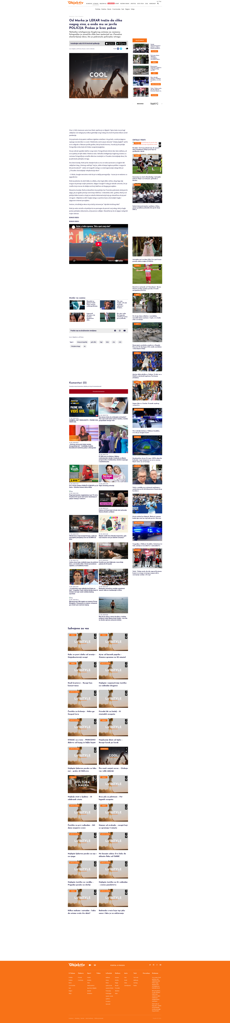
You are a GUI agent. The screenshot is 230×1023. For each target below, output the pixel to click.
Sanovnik (108, 1004)
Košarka (89, 980)
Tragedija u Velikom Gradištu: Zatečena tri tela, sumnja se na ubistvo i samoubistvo (147, 544)
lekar (107, 342)
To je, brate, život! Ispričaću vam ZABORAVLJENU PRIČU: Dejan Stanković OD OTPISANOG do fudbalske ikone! (156, 983)
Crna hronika (116, 9)
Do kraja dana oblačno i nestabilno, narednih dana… (155, 57)
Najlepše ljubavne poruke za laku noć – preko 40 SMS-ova (82, 769)
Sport (117, 3)
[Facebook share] (118, 49)
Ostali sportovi (90, 985)
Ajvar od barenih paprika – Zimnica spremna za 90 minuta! (112, 656)
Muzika (116, 985)
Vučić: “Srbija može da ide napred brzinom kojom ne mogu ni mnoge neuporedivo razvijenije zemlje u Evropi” (147, 573)
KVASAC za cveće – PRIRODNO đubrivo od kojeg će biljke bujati (82, 741)
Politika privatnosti (98, 1018)
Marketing (77, 1018)
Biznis (109, 9)
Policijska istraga (75, 346)
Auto (126, 973)
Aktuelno (117, 991)
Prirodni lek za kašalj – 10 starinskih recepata (110, 713)
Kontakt (82, 1018)
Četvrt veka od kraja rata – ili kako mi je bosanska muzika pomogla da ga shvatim (156, 1007)
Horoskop (152, 3)
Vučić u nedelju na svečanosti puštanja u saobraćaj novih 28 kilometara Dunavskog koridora (147, 489)
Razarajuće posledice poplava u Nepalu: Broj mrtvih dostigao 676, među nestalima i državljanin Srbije (147, 347)
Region (127, 9)
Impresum (71, 1018)
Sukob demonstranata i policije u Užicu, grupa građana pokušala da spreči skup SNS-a (146, 207)
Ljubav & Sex (109, 985)
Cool (146, 3)
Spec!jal (89, 991)
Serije (116, 993)
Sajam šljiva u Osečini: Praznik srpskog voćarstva (146, 404)
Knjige (116, 983)
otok (120, 342)
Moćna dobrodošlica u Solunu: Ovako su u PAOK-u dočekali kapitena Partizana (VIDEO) (147, 376)
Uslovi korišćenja (89, 1018)
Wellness (108, 977)
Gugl (101, 342)
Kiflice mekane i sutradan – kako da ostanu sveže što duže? (82, 912)
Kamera (117, 977)
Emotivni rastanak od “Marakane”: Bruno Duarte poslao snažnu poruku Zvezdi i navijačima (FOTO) (147, 288)
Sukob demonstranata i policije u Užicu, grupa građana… (156, 46)
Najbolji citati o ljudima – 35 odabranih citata (80, 798)
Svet (122, 9)
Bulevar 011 (103, 3)
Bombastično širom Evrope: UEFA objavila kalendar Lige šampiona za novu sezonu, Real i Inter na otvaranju (147, 460)
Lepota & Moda (109, 988)
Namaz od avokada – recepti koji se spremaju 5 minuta (113, 826)
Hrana (73, 635)
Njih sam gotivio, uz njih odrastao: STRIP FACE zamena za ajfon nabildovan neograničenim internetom (156, 996)
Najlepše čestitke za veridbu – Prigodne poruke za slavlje (81, 883)
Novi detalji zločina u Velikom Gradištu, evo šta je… (156, 79)
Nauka (135, 985)
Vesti (125, 977)
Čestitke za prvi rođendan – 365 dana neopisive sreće (81, 826)
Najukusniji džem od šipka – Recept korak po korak (111, 741)
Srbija (132, 9)
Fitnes (107, 983)
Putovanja (108, 991)
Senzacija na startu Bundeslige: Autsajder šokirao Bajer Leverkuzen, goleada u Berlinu (147, 178)
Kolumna (155, 973)
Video (98, 973)
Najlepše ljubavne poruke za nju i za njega (82, 855)
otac (114, 342)
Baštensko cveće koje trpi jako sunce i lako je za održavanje (112, 912)
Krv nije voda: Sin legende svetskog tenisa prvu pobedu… (122, 316)
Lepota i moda (105, 663)
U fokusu (95, 3)
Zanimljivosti (127, 985)
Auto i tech (140, 3)
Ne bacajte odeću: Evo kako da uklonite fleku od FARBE (112, 855)
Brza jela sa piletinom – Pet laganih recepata (110, 798)
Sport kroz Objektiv (91, 988)
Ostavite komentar (98, 391)
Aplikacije (136, 980)
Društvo (103, 9)
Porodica (108, 1001)
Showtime (89, 993)
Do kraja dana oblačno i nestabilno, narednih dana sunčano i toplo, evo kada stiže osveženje (147, 317)
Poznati (81, 16)
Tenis (88, 983)
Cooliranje (80, 980)
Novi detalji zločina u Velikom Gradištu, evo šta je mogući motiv (146, 431)
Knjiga (73, 777)
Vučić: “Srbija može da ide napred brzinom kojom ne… (156, 90)
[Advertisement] (98, 114)
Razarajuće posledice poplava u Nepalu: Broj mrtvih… (156, 68)
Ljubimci (108, 999)
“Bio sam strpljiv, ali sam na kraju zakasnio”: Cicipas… (122, 304)
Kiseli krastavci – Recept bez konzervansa (80, 684)
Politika (97, 9)
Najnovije (89, 3)
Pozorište (117, 988)
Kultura (117, 973)
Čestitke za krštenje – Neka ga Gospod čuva (81, 713)
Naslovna (71, 16)
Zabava (80, 973)
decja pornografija (82, 342)
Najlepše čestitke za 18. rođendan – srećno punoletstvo (113, 883)
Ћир (160, 1)
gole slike (93, 342)
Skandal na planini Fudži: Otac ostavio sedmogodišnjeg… (92, 304)
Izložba (117, 980)
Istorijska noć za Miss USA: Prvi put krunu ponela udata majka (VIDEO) (147, 260)
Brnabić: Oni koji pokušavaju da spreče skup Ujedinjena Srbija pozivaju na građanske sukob (146, 149)
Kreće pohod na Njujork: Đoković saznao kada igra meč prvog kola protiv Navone (147, 517)
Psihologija (108, 993)
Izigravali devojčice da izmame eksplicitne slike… (91, 317)
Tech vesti (136, 977)
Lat (157, 1)
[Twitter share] (121, 49)
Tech (135, 973)
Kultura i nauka (124, 3)
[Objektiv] (75, 3)
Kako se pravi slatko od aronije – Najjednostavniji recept (82, 656)
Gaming (135, 983)
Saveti (125, 980)
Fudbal (137, 155)
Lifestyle (133, 3)
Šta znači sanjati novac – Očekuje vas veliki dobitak (113, 769)
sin (84, 346)
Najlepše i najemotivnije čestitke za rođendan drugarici (112, 684)
